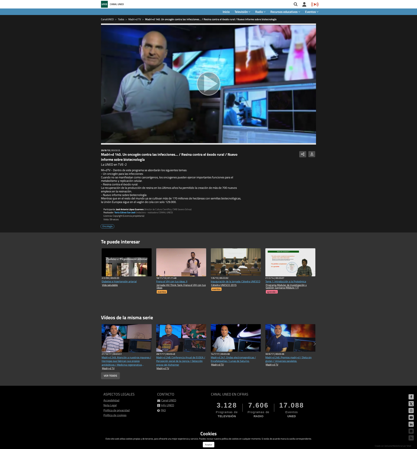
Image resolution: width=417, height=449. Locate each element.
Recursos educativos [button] (284, 11)
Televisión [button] (241, 11)
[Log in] (304, 4)
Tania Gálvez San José (124, 212)
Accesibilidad (111, 400)
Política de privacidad (116, 410)
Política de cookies (114, 415)
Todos (121, 19)
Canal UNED (168, 400)
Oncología (107, 226)
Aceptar (208, 444)
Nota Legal (110, 405)
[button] (314, 272)
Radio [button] (259, 11)
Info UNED (167, 405)
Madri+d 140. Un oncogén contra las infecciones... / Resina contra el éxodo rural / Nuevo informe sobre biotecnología (210, 19)
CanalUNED (107, 19)
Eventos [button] (310, 11)
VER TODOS (110, 376)
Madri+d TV (134, 19)
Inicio (226, 11)
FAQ (163, 410)
